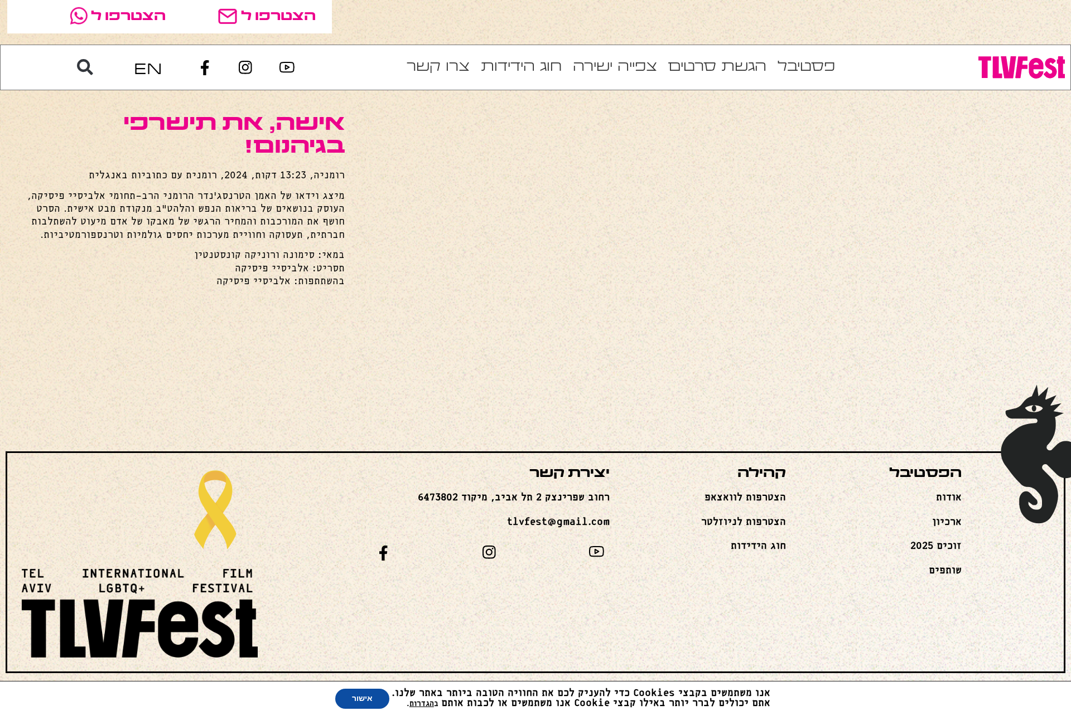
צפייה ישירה (615, 67)
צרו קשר (438, 67)
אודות (949, 498)
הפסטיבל (925, 473)
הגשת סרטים (717, 67)
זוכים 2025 (936, 546)
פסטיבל (806, 67)
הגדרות (421, 704)
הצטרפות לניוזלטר (743, 522)
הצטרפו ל (278, 16)
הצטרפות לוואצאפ (745, 498)
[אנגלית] (147, 68)
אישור (362, 698)
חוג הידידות (521, 67)
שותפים (945, 571)
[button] (84, 67)
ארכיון (947, 522)
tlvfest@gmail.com (558, 522)
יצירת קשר (569, 473)
